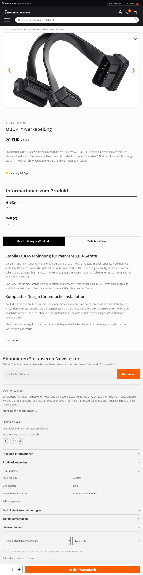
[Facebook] (5, 441)
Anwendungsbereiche (15, 493)
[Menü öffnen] (7, 19)
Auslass (77, 477)
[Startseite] (13, 390)
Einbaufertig (9, 485)
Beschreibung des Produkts (33, 241)
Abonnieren (128, 374)
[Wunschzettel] (136, 38)
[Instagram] (13, 441)
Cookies (31, 558)
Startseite (9, 29)
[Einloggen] (120, 12)
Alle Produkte (10, 477)
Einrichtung (23, 29)
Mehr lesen (11, 340)
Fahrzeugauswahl (12, 501)
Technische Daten (97, 241)
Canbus (35, 29)
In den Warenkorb (82, 570)
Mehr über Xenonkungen (19, 410)
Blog (75, 485)
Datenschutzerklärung (13, 558)
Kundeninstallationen (85, 493)
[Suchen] (135, 20)
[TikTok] (20, 441)
